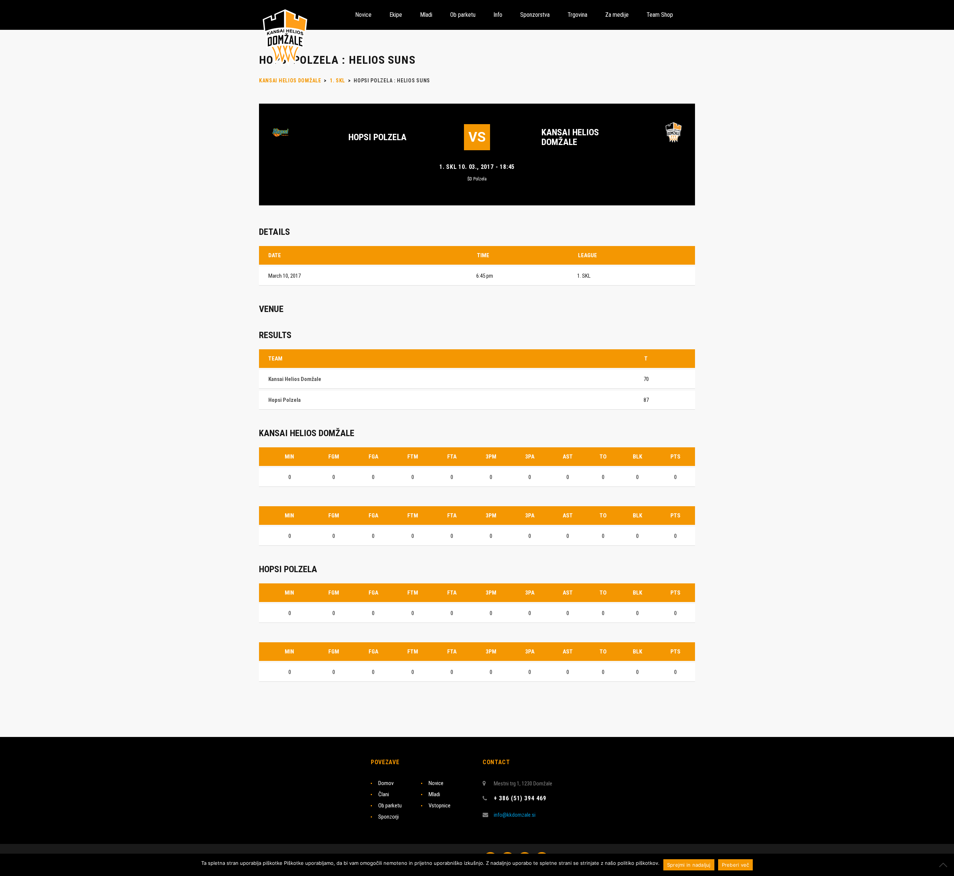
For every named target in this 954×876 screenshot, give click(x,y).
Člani (383, 794)
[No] (944, 865)
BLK (637, 456)
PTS (675, 456)
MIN (289, 456)
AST (568, 456)
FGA (373, 456)
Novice (436, 783)
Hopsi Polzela (377, 137)
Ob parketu (390, 805)
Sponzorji (388, 816)
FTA (452, 456)
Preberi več (735, 865)
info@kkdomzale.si (515, 815)
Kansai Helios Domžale (570, 137)
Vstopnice (440, 805)
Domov (386, 783)
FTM (412, 456)
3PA (529, 456)
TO (603, 456)
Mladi (434, 794)
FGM (333, 456)
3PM (491, 456)
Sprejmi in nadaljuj (689, 865)
